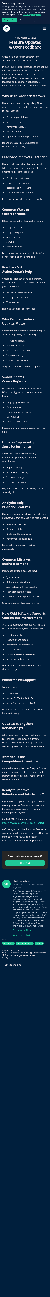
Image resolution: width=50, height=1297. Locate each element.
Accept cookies (9, 20)
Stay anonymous (26, 20)
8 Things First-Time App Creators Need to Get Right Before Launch (28, 954)
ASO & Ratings (5, 956)
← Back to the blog (11, 964)
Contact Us (25, 863)
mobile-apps (8, 943)
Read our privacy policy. (32, 15)
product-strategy (25, 943)
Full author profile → (22, 930)
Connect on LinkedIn (22, 935)
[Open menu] (44, 28)
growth (39, 943)
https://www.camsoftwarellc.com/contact (23, 822)
